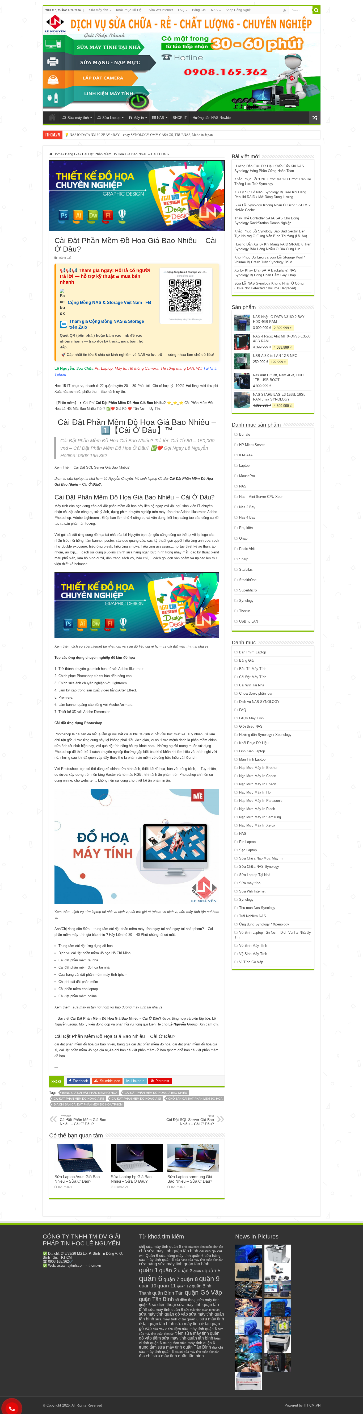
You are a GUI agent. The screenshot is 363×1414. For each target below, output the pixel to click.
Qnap (243, 538)
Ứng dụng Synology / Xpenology (264, 924)
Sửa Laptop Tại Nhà (254, 875)
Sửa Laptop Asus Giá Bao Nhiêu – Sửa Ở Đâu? (77, 1178)
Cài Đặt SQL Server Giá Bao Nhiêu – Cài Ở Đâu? (190, 1120)
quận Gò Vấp (203, 1292)
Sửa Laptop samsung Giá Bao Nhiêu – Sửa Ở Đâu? (189, 1178)
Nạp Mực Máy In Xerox (257, 825)
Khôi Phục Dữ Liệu (129, 10)
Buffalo (244, 434)
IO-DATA (246, 455)
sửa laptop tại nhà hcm (85, 479)
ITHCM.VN (312, 1405)
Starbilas (246, 570)
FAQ (181, 10)
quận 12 (184, 1286)
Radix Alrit (247, 549)
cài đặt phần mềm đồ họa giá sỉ (136, 1098)
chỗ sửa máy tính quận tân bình (168, 1251)
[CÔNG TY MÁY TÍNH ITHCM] (181, 62)
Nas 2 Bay (247, 507)
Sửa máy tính (98, 10)
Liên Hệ (155, 1024)
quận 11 (166, 1285)
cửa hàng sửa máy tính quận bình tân (199, 1259)
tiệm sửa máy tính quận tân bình (183, 1338)
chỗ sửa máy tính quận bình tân (202, 1246)
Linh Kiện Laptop (252, 751)
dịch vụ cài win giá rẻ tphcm (139, 912)
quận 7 (171, 1279)
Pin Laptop (247, 842)
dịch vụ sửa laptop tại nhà (92, 912)
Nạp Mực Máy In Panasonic (260, 801)
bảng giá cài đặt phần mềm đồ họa (89, 1092)
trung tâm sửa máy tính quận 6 (189, 1343)
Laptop (244, 466)
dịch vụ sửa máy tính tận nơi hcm (193, 912)
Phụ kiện (246, 528)
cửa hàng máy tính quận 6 (181, 1255)
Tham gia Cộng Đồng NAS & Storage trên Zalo (106, 324)
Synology (246, 601)
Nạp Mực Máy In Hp (255, 792)
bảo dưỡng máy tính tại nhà (136, 1007)
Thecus (245, 611)
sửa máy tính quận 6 (165, 1309)
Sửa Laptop (111, 118)
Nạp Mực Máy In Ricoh (257, 809)
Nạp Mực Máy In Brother (258, 768)
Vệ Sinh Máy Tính (253, 946)
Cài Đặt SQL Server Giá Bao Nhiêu (101, 467)
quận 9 (209, 1279)
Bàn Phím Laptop (252, 652)
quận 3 (185, 1270)
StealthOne (247, 580)
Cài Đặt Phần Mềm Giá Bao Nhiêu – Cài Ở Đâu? (83, 1120)
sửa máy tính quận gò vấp (163, 1314)
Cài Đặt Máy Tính (252, 677)
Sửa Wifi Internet (161, 10)
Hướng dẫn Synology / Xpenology (265, 735)
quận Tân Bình (156, 1299)
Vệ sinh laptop (146, 479)
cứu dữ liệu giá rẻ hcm (144, 646)
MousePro (247, 476)
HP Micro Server (252, 445)
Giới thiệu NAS (251, 726)
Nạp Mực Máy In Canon (257, 776)
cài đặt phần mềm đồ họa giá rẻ (79, 1098)
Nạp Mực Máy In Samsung (260, 817)
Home (57, 154)
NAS (214, 10)
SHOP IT (180, 118)
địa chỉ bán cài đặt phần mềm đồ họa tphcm (88, 1104)
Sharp (243, 559)
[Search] (316, 10)
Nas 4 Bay (247, 517)
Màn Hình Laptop (252, 759)
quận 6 (150, 1278)
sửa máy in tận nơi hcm (91, 1007)
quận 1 (148, 1270)
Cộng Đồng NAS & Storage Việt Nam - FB (109, 302)
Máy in (138, 118)
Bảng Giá (199, 10)
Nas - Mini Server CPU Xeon (261, 497)
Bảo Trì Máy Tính (252, 669)
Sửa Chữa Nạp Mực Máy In (260, 858)
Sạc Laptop (248, 850)
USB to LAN (248, 621)
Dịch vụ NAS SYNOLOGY (259, 702)
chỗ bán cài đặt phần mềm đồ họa (195, 1098)
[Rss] (285, 10)
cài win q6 (207, 1251)
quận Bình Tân (168, 1293)
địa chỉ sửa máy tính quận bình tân (197, 1351)
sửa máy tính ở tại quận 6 (177, 1319)
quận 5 (213, 1270)
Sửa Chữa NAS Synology (259, 867)
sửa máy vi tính (163, 1328)
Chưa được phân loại (255, 693)
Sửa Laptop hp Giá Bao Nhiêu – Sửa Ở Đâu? (131, 1178)
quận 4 (198, 1271)
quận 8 (189, 1279)
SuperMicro (248, 590)
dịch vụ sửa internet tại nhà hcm (96, 646)
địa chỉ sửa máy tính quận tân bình (171, 1356)
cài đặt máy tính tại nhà (185, 646)
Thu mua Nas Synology (257, 908)
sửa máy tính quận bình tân (202, 1309)
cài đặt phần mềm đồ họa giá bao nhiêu (156, 1092)
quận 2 (168, 1270)
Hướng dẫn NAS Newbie (212, 118)
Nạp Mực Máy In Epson (257, 784)
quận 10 (147, 1285)
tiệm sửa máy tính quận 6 (195, 1329)
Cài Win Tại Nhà (251, 685)
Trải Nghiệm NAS (252, 916)
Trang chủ (52, 117)
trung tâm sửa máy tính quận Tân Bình (175, 1347)
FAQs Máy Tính (251, 718)
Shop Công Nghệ (238, 10)
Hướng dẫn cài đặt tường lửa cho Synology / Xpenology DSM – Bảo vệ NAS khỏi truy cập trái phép (136, 135)
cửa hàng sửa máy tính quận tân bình (174, 1264)
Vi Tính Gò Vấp (251, 962)
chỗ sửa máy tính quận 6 (160, 1247)
